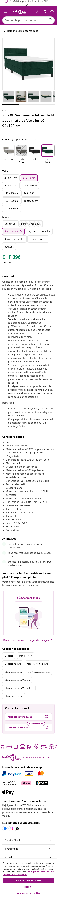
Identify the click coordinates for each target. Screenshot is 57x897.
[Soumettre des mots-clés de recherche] (50, 20)
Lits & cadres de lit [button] (14, 696)
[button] (9, 154)
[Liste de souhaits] (45, 12)
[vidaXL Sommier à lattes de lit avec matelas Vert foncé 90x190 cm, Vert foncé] (28, 64)
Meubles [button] (9, 655)
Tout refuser (29, 887)
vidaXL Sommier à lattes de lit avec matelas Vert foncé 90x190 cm (28, 120)
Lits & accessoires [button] (13, 671)
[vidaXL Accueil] (19, 12)
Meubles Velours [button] (13, 663)
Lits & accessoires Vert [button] (39, 671)
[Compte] (37, 12)
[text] (11, 257)
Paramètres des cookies (28, 893)
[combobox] (28, 20)
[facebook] (5, 828)
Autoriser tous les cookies (28, 880)
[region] (28, 878)
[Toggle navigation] (5, 11)
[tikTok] (17, 828)
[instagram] (11, 828)
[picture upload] (28, 618)
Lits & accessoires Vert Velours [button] (19, 688)
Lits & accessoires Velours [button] (17, 680)
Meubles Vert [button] (25, 655)
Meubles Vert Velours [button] (37, 663)
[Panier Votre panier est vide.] (52, 12)
